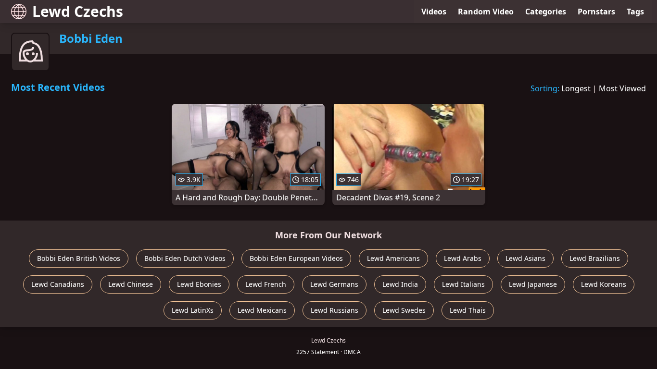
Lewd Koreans (603, 284)
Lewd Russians (334, 310)
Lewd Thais (468, 310)
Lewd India (400, 284)
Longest (576, 88)
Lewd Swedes (404, 310)
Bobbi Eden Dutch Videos (185, 258)
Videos (433, 11)
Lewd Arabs (462, 258)
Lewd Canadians (57, 284)
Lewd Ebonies (199, 284)
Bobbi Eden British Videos (78, 258)
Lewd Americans (393, 258)
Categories (545, 11)
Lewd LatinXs (193, 310)
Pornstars (596, 11)
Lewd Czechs (77, 11)
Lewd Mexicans (262, 310)
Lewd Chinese (130, 284)
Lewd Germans (334, 284)
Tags (635, 11)
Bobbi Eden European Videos (296, 258)
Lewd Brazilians (594, 258)
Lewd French (265, 284)
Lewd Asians (525, 258)
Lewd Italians (463, 284)
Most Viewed (622, 88)
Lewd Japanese (533, 284)
